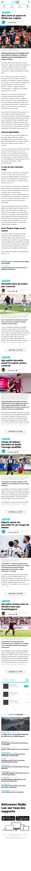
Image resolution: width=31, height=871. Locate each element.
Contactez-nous (22, 837)
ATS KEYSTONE (12, 22)
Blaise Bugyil (11, 291)
